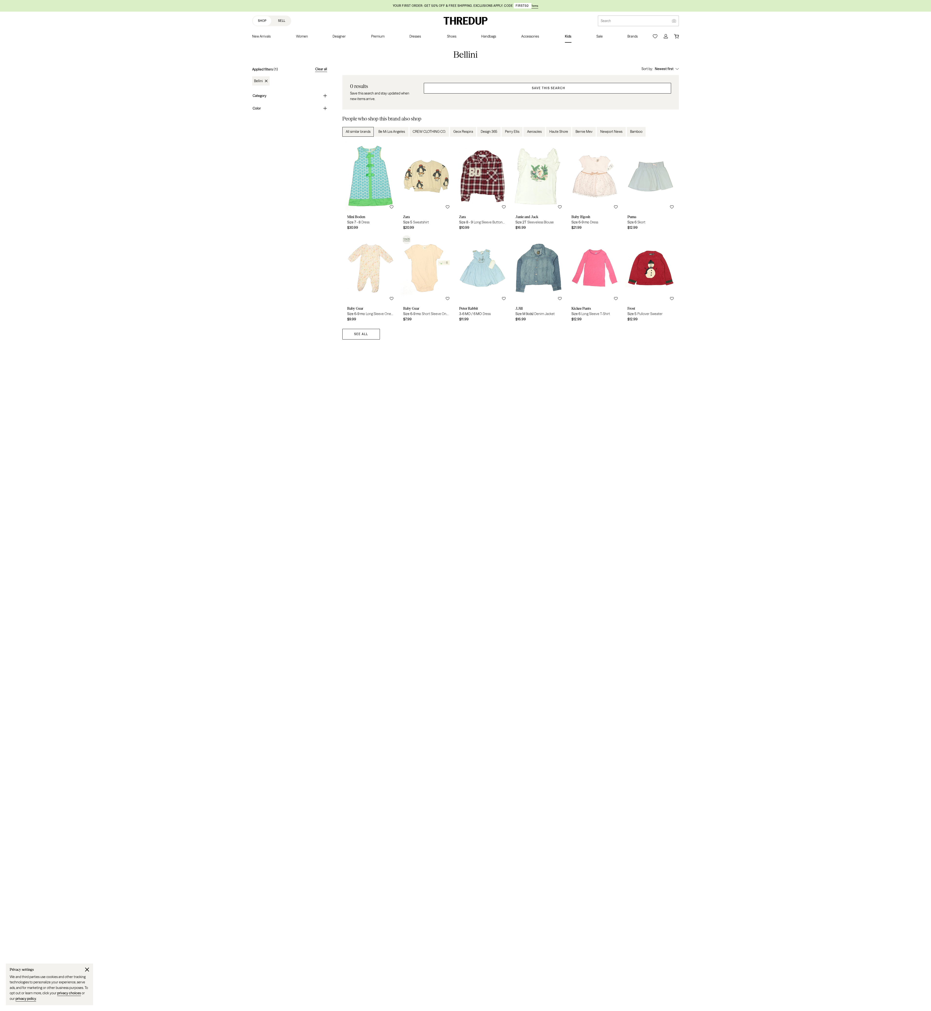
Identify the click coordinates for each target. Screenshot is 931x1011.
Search (606, 21)
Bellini (258, 81)
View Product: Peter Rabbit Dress (482, 279)
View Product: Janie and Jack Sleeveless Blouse (539, 187)
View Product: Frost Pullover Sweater (651, 279)
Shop (262, 21)
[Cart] (676, 36)
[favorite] (391, 207)
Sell (281, 21)
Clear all (321, 69)
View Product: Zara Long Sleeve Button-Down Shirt (482, 187)
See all (361, 334)
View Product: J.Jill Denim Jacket (539, 279)
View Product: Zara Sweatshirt (426, 187)
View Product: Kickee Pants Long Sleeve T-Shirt (595, 279)
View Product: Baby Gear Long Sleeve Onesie (370, 279)
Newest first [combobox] (664, 69)
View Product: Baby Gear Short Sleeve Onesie (426, 279)
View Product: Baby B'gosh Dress (595, 187)
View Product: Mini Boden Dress (370, 187)
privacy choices (69, 993)
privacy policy (26, 998)
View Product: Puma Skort (651, 187)
